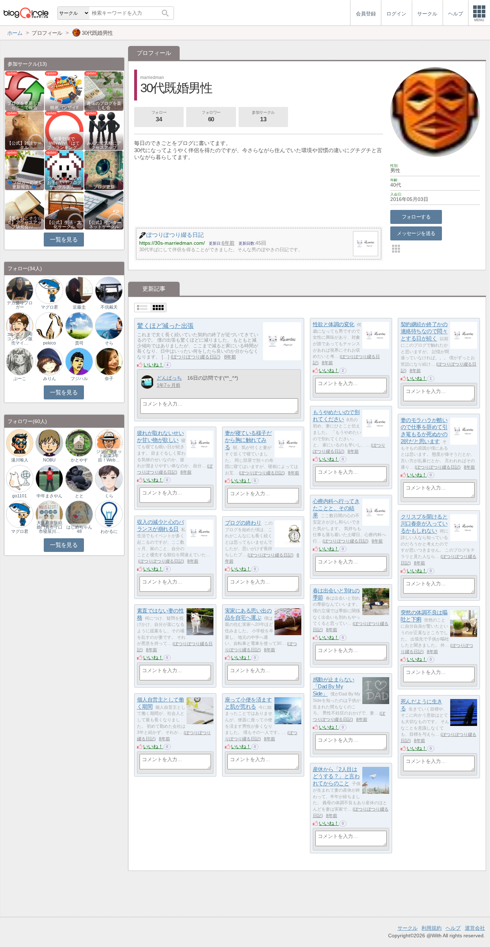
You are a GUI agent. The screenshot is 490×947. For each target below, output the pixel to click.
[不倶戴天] (108, 289)
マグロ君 (49, 307)
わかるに (109, 531)
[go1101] (19, 478)
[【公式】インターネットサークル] (104, 209)
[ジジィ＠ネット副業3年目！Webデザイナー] (108, 442)
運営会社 (475, 928)
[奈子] (108, 361)
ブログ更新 (104, 187)
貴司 (79, 343)
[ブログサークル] (26, 12)
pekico (49, 343)
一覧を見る (63, 239)
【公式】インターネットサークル (104, 224)
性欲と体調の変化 (333, 324)
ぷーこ (19, 378)
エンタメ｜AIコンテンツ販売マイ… (20, 338)
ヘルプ (453, 928)
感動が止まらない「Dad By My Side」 (333, 686)
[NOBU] (49, 442)
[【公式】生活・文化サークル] (64, 209)
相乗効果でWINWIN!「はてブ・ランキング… (64, 143)
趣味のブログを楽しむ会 (104, 105)
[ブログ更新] (104, 170)
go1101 (19, 496)
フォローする (416, 217)
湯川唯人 (19, 460)
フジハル (79, 378)
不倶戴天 (109, 307)
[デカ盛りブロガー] (19, 289)
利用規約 (431, 928)
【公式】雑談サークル (24, 145)
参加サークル (263, 116)
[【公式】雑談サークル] (24, 130)
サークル (407, 928)
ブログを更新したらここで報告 (24, 105)
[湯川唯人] (19, 442)
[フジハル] (79, 361)
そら (109, 343)
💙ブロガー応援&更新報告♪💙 (24, 185)
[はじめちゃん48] (79, 514)
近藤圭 (79, 307)
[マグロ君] (49, 289)
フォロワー (211, 116)
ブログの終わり (243, 523)
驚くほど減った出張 (165, 325)
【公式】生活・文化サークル (64, 224)
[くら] (108, 478)
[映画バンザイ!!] (64, 90)
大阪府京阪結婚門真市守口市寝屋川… (49, 527)
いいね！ (153, 364)
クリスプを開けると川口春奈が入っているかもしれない (424, 524)
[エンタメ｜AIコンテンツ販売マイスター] (19, 325)
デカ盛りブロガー (20, 305)
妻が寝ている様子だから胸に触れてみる (248, 440)
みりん (49, 378)
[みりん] (49, 361)
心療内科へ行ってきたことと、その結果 (336, 508)
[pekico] (49, 325)
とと (79, 496)
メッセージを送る (416, 233)
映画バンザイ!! (64, 108)
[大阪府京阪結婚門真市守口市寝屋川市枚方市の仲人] (49, 514)
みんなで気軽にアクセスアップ (104, 145)
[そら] (108, 325)
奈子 (109, 378)
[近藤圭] (79, 289)
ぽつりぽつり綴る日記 (195, 357)
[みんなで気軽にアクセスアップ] (104, 130)
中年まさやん (49, 496)
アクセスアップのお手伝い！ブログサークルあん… (64, 182)
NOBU (49, 460)
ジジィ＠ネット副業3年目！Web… (109, 455)
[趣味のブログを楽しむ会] (104, 90)
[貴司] (79, 325)
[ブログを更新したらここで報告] (24, 90)
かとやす (79, 460)
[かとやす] (79, 442)
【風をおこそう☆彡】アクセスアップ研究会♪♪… (24, 222)
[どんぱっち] (147, 382)
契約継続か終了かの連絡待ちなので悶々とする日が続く (424, 331)
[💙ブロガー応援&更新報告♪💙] (24, 170)
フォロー (158, 116)
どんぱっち (169, 378)
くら (109, 496)
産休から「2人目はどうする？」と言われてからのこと (336, 776)
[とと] (79, 478)
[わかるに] (108, 514)
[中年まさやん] (49, 478)
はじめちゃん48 (79, 529)
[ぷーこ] (19, 361)
